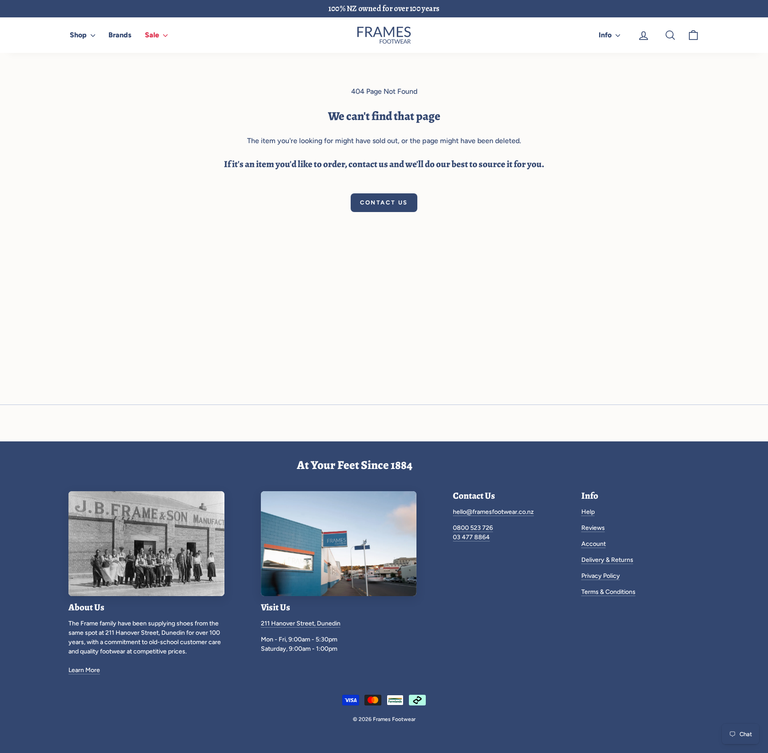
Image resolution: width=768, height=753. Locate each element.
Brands (120, 35)
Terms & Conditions (608, 592)
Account (593, 544)
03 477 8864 (471, 537)
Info (606, 35)
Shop (79, 35)
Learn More (84, 670)
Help (588, 512)
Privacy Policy (600, 576)
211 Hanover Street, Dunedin (300, 623)
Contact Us (384, 202)
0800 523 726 (473, 528)
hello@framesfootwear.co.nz (493, 512)
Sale (153, 35)
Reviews (593, 528)
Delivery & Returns (607, 560)
